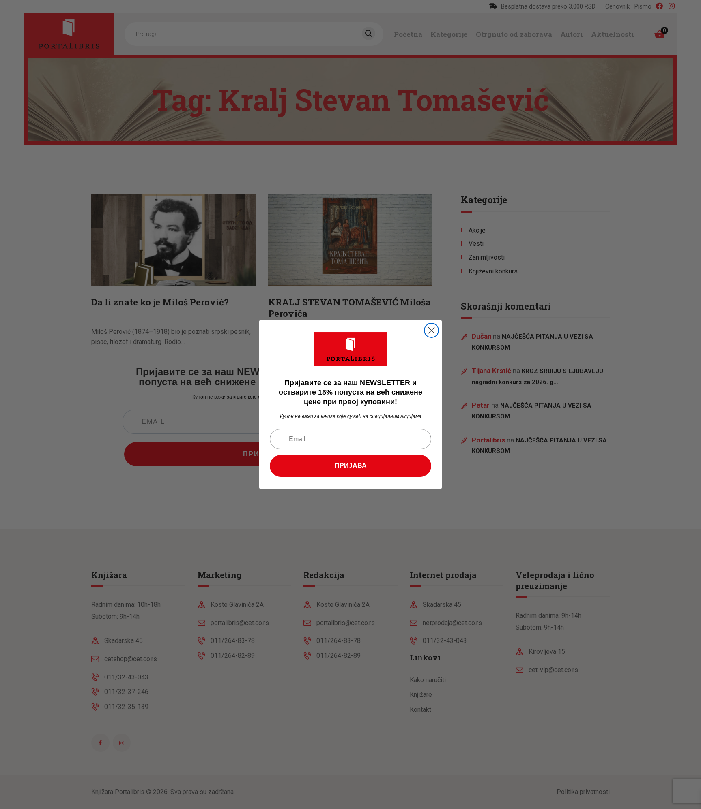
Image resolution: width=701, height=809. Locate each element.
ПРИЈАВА (351, 465)
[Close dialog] (431, 330)
